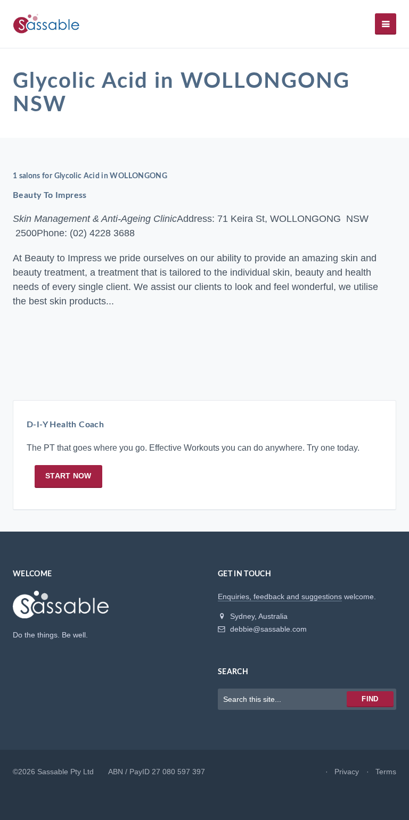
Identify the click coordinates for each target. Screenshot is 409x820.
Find (370, 699)
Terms (385, 771)
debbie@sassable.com (267, 629)
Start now (68, 475)
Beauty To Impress (50, 195)
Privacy (346, 771)
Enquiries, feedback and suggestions (280, 596)
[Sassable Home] (61, 609)
